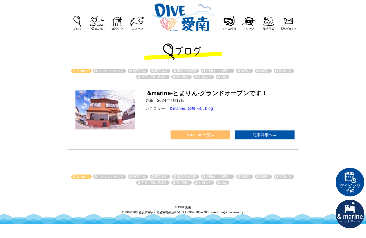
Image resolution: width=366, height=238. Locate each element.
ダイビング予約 (350, 182)
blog (209, 108)
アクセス (249, 29)
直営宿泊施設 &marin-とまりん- (350, 214)
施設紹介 (117, 29)
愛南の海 (97, 29)
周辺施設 (269, 29)
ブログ (77, 29)
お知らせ (195, 108)
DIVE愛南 (183, 16)
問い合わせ (288, 29)
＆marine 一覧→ (200, 135)
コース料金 (228, 29)
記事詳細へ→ (265, 135)
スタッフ (137, 29)
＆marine (177, 108)
